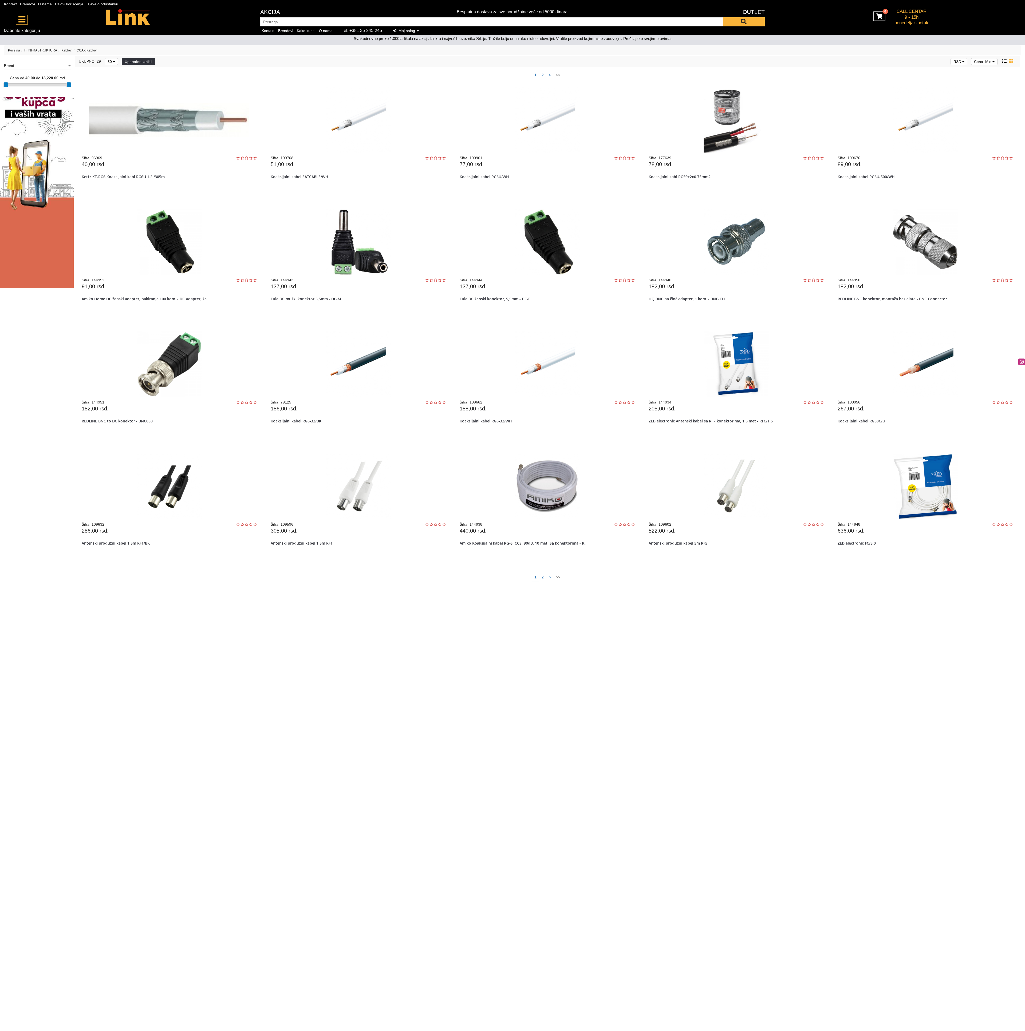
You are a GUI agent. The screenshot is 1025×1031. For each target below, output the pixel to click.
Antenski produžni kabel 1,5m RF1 (302, 543)
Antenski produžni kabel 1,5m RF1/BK (116, 543)
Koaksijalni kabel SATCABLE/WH (299, 176)
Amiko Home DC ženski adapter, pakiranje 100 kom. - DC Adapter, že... (146, 298)
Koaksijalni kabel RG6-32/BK (296, 420)
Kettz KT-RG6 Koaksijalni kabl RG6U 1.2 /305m (123, 176)
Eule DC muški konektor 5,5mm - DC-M (306, 298)
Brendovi (27, 4)
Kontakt (10, 4)
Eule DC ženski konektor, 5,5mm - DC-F (495, 298)
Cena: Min (983, 61)
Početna (14, 50)
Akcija (270, 12)
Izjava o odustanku (102, 4)
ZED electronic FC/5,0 (857, 543)
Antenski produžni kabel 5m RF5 (678, 543)
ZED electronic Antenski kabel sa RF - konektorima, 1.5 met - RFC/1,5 (711, 420)
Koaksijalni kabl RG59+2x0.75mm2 (680, 176)
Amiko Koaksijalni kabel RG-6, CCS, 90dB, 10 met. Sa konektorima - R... (524, 543)
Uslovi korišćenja (69, 4)
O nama (45, 4)
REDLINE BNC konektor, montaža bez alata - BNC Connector (892, 298)
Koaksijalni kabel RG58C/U (861, 420)
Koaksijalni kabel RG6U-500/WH (866, 176)
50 (110, 61)
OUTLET (754, 12)
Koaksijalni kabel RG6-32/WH (486, 420)
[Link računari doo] (128, 17)
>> (558, 75)
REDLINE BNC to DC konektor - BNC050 (117, 420)
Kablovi (66, 50)
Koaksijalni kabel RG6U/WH (484, 176)
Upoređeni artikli (138, 61)
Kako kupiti (306, 31)
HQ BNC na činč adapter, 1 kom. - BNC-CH (687, 298)
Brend (9, 65)
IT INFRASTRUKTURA (40, 50)
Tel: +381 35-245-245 (362, 30)
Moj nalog (406, 31)
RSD (957, 61)
